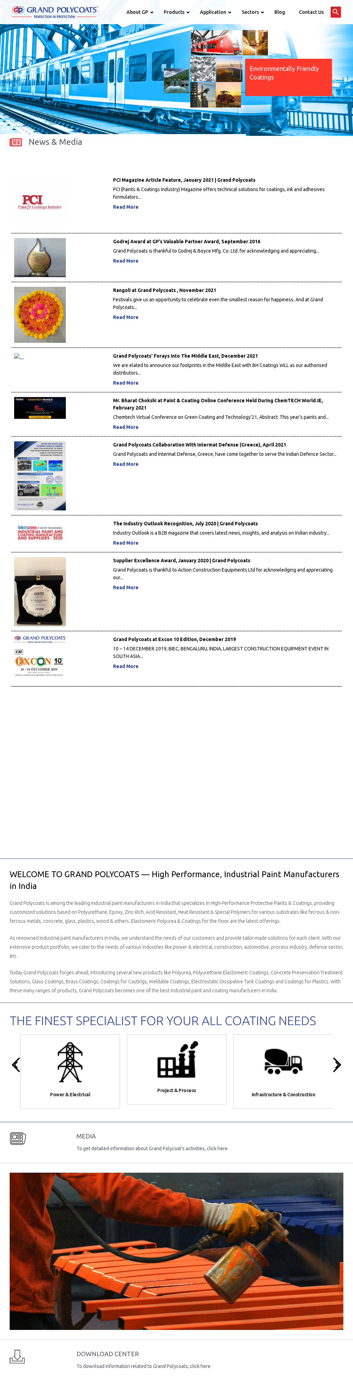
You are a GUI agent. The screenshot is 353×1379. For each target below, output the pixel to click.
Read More (126, 181)
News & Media (55, 142)
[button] (336, 12)
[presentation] (16, 1065)
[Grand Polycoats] (55, 12)
